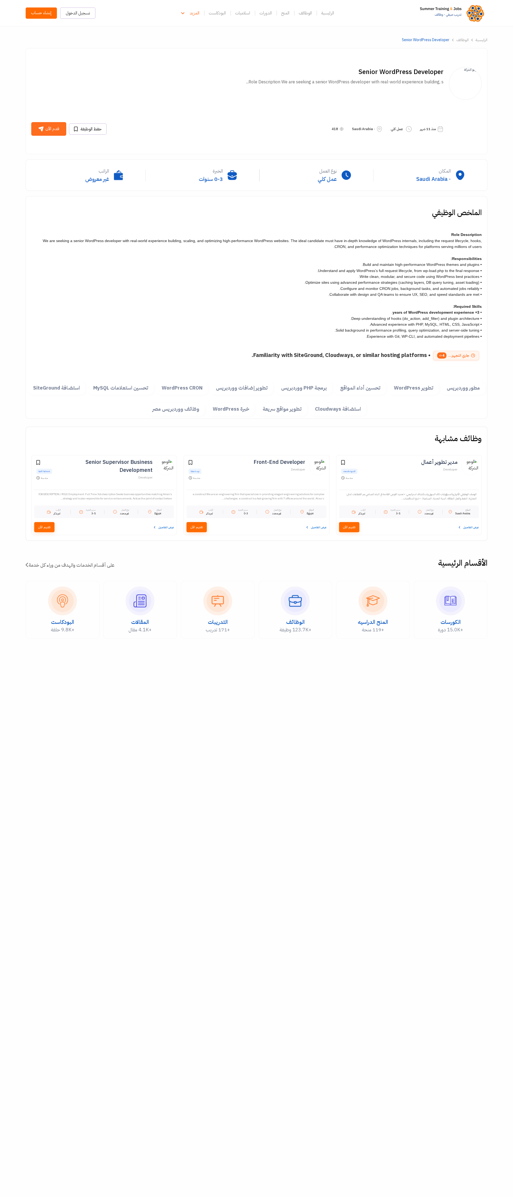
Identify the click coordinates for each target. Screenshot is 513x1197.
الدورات (265, 13)
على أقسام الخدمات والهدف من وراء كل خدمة (71, 565)
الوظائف (305, 13)
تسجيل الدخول (78, 13)
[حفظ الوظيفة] (343, 463)
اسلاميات (242, 13)
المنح (285, 13)
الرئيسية (327, 13)
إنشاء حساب (41, 13)
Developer (450, 469)
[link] (453, 13)
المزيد (194, 13)
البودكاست (217, 13)
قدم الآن (52, 129)
